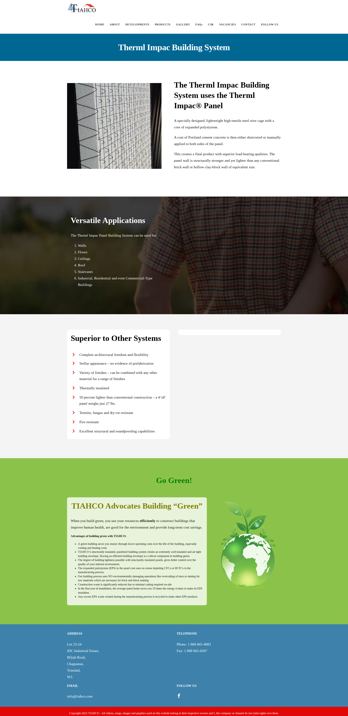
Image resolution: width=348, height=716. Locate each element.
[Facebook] (179, 696)
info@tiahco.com (80, 696)
